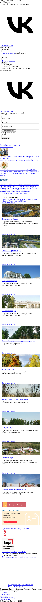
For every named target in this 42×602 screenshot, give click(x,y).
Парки (5, 201)
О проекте (4, 593)
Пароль (5, 57)
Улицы (28, 199)
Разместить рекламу (7, 598)
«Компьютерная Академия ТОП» (14, 552)
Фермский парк (7, 458)
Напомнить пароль (8, 61)
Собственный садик (9, 311)
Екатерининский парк (10, 219)
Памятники (13, 201)
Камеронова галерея (9, 281)
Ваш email (6, 49)
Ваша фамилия (7, 126)
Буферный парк (7, 428)
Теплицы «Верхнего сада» (11, 251)
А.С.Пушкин (22, 201)
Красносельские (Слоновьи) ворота (15, 399)
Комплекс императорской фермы (14, 489)
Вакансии (3, 596)
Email (4, 115)
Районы (34, 199)
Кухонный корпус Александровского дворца (18, 341)
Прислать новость (6, 599)
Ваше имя (6, 119)
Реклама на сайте (6, 147)
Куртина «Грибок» (8, 369)
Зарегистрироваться (12, 145)
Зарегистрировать (8, 53)
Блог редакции (5, 594)
